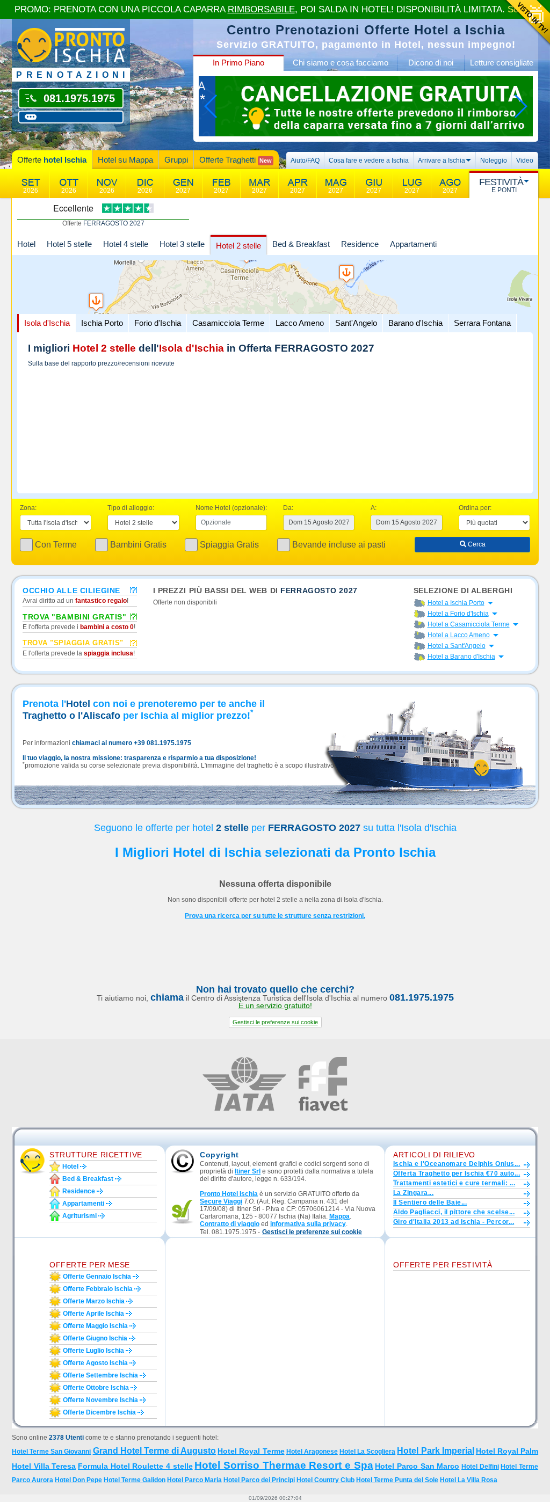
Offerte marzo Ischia (94, 1301)
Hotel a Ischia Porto (456, 603)
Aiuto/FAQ (305, 160)
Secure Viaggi (221, 1201)
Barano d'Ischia (415, 322)
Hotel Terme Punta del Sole (397, 1480)
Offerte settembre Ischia (100, 1375)
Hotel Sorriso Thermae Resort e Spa (283, 1465)
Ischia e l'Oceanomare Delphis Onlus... (456, 1164)
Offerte (51, 159)
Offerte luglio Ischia (93, 1350)
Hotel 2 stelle (238, 245)
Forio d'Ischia (157, 322)
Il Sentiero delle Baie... (430, 1202)
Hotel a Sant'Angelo (457, 646)
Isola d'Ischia (47, 322)
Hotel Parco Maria (194, 1480)
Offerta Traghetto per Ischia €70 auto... (456, 1173)
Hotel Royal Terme (251, 1451)
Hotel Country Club (325, 1480)
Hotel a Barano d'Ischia (461, 656)
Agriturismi (79, 1216)
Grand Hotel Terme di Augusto (154, 1450)
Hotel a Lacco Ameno (459, 635)
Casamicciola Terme (228, 322)
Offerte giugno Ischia (95, 1338)
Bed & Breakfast (301, 244)
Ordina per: (475, 508)
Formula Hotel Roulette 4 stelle (135, 1466)
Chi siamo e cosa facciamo (340, 62)
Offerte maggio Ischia (95, 1326)
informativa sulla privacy (308, 1224)
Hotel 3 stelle (182, 244)
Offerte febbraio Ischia (98, 1289)
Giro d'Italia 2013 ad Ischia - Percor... (453, 1222)
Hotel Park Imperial (435, 1450)
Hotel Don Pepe (78, 1480)
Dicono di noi (430, 62)
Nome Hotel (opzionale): (231, 508)
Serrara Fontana (482, 322)
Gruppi (176, 159)
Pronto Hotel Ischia (229, 1194)
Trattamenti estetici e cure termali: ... (454, 1183)
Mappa (339, 1216)
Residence (360, 244)
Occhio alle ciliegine (71, 590)
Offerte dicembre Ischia (99, 1412)
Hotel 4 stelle (125, 244)
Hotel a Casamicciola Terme (469, 624)
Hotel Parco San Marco (417, 1466)
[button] (275, 1022)
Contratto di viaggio (229, 1224)
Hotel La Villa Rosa (468, 1480)
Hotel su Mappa (125, 159)
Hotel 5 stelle (69, 244)
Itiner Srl (247, 1171)
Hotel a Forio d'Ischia (458, 613)
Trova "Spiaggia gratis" (73, 642)
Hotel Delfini (480, 1466)
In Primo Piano (238, 62)
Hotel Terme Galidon (134, 1480)
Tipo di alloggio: (130, 508)
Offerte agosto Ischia (95, 1363)
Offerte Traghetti (235, 159)
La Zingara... (413, 1193)
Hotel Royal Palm (507, 1451)
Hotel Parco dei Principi (259, 1480)
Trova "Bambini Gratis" (74, 616)
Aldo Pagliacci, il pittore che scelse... (454, 1212)
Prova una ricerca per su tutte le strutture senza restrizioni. (275, 916)
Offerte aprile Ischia (93, 1313)
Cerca (476, 544)
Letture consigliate (501, 62)
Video (524, 160)
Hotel (26, 244)
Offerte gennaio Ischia (97, 1276)
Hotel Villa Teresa (44, 1466)
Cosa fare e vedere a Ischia (369, 160)
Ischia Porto (102, 322)
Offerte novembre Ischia (100, 1400)
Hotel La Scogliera (367, 1451)
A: (374, 508)
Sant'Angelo (356, 322)
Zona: (28, 508)
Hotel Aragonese (312, 1451)
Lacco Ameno (300, 322)
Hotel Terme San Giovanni (51, 1451)
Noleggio (493, 160)
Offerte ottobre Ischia (96, 1387)
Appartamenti (413, 244)
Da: (288, 508)
